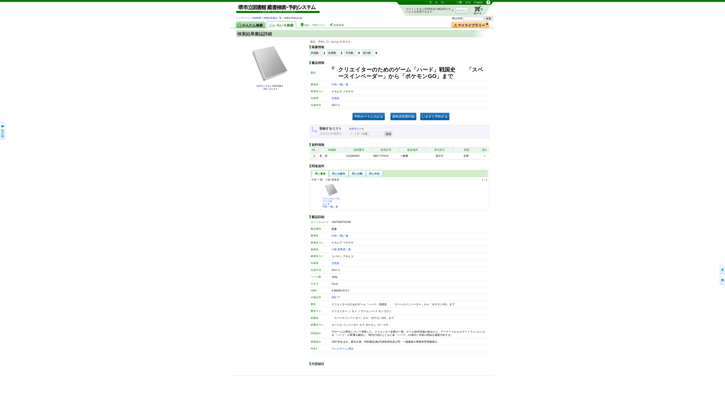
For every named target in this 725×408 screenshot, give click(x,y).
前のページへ (3, 130)
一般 (459, 2)
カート (476, 10)
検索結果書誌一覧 (273, 18)
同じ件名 (374, 173)
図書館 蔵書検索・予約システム (275, 8)
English (478, 2)
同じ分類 (357, 173)
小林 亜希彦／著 (341, 249)
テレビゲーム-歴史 (343, 348)
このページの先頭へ (722, 269)
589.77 (336, 297)
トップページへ (722, 280)
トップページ (243, 18)
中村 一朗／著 (340, 84)
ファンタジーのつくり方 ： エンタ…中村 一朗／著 (331, 202)
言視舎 (335, 98)
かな (468, 2)
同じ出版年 (338, 173)
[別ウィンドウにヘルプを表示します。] (488, 2)
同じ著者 (320, 173)
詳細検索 (256, 18)
